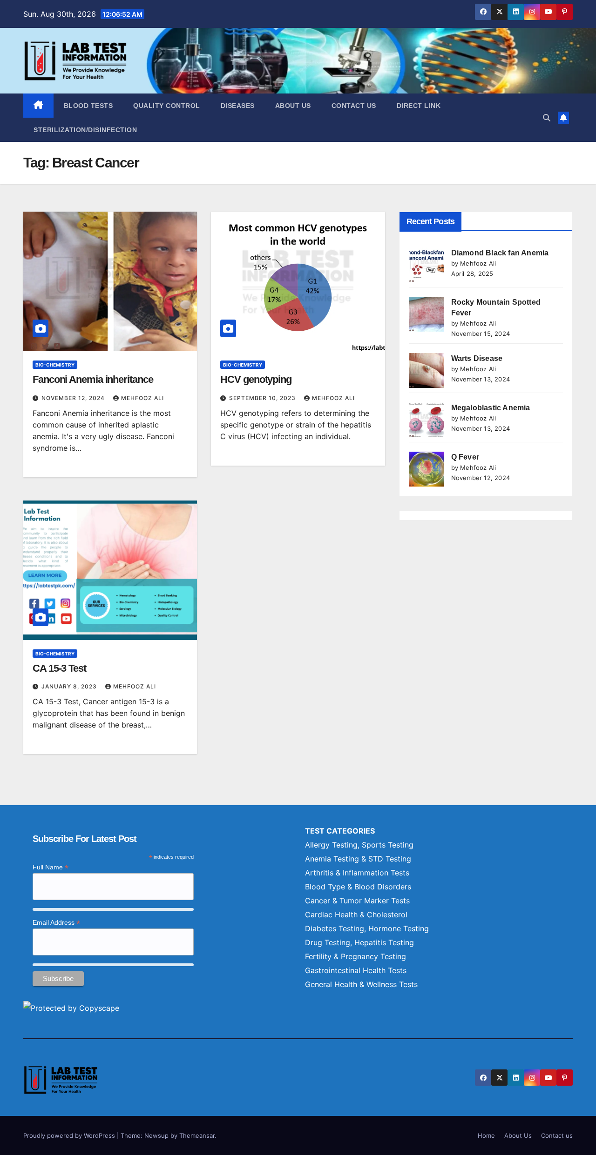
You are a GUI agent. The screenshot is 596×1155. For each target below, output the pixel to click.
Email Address (56, 922)
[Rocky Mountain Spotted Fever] (426, 314)
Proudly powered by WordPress (70, 1135)
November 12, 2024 (74, 397)
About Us (293, 105)
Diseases (238, 105)
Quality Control (166, 105)
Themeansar (197, 1135)
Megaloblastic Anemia (490, 408)
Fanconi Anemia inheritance (93, 379)
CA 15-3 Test (59, 668)
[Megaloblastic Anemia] (426, 419)
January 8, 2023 (70, 686)
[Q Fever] (426, 469)
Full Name (50, 867)
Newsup (156, 1135)
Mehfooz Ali (142, 397)
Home (486, 1135)
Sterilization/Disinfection (85, 130)
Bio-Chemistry (54, 364)
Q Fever (465, 457)
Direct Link (419, 105)
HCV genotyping (255, 379)
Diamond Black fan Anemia (500, 253)
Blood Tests (88, 105)
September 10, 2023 (263, 397)
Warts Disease (477, 358)
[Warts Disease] (426, 370)
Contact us (354, 105)
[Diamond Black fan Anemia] (426, 264)
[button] (546, 117)
